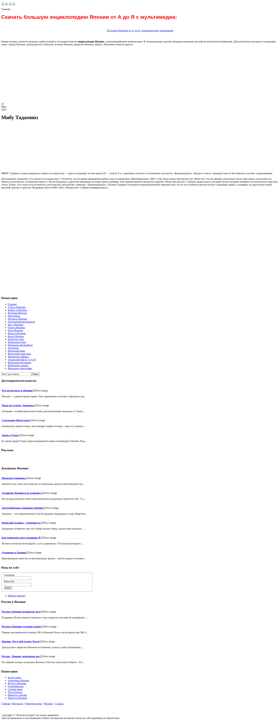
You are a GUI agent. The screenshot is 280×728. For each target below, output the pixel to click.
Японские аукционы (13, 478)
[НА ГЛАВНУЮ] (3, 4)
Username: (9, 575)
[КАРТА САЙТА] (6, 4)
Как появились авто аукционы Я (21, 537)
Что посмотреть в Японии (17, 390)
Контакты (17, 703)
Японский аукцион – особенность (21, 522)
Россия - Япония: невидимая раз (21, 656)
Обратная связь (33, 703)
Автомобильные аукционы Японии (22, 508)
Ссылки (59, 703)
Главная (5, 703)
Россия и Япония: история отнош (21, 626)
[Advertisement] (98, 76)
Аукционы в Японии (14, 552)
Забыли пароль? (16, 595)
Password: (9, 581)
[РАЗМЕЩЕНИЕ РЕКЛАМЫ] (14, 4)
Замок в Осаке (10, 435)
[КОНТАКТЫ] (10, 4)
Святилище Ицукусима (15, 420)
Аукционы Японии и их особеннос (21, 493)
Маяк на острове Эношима (17, 405)
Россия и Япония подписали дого (21, 611)
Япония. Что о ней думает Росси (20, 641)
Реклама (48, 703)
